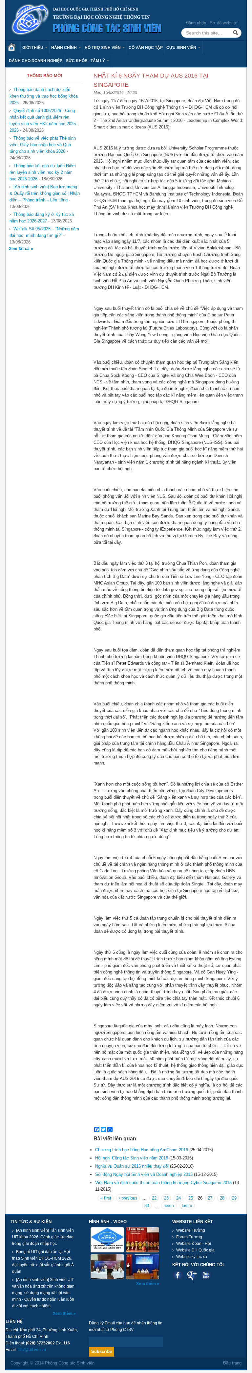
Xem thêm (63, 1313)
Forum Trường (189, 1237)
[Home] (87, 19)
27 (210, 1198)
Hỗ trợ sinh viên (103, 47)
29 (234, 1198)
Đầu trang (232, 1363)
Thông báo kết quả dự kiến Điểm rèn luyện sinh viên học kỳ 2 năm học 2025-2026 (43, 172)
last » (187, 1205)
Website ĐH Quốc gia (195, 1250)
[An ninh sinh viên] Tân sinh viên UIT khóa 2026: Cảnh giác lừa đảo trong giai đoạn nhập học (43, 1237)
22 (154, 1198)
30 (146, 1205)
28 (222, 1198)
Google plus (191, 1275)
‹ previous (128, 1198)
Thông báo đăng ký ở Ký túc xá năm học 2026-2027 (42, 217)
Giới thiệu (33, 47)
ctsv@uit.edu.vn (32, 1349)
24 (178, 1198)
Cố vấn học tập (146, 47)
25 (190, 1198)
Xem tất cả (20, 248)
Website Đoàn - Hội (193, 1243)
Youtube (205, 1275)
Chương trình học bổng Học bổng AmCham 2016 (141, 1149)
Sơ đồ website (223, 22)
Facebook (177, 1275)
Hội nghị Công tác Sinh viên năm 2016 (131, 1158)
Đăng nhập (196, 22)
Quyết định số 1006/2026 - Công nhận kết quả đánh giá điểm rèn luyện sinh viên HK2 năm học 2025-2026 (43, 120)
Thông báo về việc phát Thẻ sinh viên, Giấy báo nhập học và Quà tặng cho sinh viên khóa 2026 (43, 145)
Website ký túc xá (191, 1256)
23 (166, 1198)
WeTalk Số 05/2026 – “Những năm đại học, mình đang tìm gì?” (44, 232)
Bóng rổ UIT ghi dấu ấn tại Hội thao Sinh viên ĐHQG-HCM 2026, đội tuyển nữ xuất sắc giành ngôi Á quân (43, 1261)
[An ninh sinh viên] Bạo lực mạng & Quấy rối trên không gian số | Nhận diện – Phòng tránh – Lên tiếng (45, 193)
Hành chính (64, 47)
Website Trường (190, 1230)
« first (105, 1198)
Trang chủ (13, 47)
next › (168, 1205)
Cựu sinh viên (181, 47)
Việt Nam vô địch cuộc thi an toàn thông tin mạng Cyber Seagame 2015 (163, 1182)
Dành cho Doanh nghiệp (35, 60)
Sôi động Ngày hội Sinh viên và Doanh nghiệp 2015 (144, 1174)
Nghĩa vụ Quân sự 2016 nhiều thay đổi (132, 1166)
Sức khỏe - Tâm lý (86, 60)
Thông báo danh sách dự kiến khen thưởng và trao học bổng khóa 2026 (44, 96)
